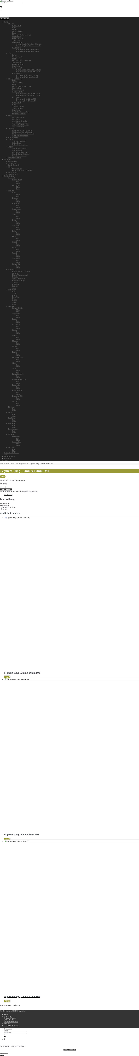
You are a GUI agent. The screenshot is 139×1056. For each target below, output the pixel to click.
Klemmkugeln (16, 48)
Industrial (15, 198)
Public (14, 291)
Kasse (6, 460)
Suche (2, 3)
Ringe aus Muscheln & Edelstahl (22, 170)
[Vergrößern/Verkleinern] (1, 1053)
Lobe (14, 247)
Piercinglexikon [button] (9, 176)
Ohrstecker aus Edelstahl (20, 136)
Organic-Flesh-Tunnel (19, 148)
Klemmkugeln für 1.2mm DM (26, 99)
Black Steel (11, 24)
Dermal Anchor (13, 429)
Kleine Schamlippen (18, 280)
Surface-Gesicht (17, 308)
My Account (8, 1029)
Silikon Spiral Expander (20, 145)
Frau (17, 181)
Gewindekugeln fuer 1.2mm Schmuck (28, 44)
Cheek (14, 363)
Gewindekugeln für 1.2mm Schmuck (28, 93)
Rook (14, 236)
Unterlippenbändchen (19, 379)
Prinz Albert (16, 297)
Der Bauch (11, 178)
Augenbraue (16, 313)
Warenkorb (7, 458)
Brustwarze (16, 436)
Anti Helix (15, 225)
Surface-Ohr (16, 264)
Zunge (14, 368)
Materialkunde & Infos (11, 453)
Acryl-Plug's (16, 119)
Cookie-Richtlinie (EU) (11, 1025)
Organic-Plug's (17, 150)
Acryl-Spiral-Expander (19, 121)
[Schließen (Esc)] (7, 1053)
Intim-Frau (11, 269)
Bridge (14, 319)
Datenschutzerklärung (11, 1022)
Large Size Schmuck (19, 114)
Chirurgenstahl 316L (14, 79)
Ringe (10, 167)
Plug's (14, 27)
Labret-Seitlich (17, 390)
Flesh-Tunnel (16, 26)
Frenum (14, 295)
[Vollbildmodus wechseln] (3, 1053)
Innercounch (16, 203)
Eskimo (14, 352)
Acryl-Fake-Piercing (18, 126)
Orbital (14, 242)
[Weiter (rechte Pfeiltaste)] (3, 1055)
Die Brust (11, 434)
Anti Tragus (16, 258)
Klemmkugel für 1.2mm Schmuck (27, 75)
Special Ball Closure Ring (20, 112)
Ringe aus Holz (17, 169)
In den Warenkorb (6, 489)
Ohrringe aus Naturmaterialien (22, 130)
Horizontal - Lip (17, 396)
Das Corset (11, 418)
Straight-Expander (18, 106)
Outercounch (16, 209)
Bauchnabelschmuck (14, 158)
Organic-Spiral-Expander (20, 152)
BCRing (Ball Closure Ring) (21, 35)
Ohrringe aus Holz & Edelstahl (22, 132)
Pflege (6, 455)
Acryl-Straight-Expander (20, 123)
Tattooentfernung (9, 456)
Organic (10, 147)
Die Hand (11, 407)
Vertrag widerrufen (69, 1050)
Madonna (15, 341)
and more (7, 159)
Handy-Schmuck (13, 165)
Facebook (7, 1023)
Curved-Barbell (17, 31)
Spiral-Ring (16, 40)
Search (6, 1031)
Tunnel (14, 253)
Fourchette (15, 284)
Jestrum (14, 401)
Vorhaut (14, 293)
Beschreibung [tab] (8, 495)
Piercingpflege (12, 161)
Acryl (10, 115)
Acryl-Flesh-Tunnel (18, 117)
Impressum (7, 1016)
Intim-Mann (12, 290)
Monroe (14, 346)
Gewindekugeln (17, 42)
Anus (14, 288)
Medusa (14, 335)
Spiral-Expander (17, 108)
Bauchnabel (16, 185)
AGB (6, 1014)
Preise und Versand (10, 1018)
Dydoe (14, 299)
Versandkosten (20, 480)
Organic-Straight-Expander (21, 154)
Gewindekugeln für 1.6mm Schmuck (28, 46)
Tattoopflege (12, 163)
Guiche (14, 302)
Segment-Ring (16, 37)
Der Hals (11, 447)
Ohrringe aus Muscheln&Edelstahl (23, 134)
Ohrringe (11, 128)
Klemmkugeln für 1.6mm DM (26, 101)
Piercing (6, 22)
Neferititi (15, 277)
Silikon (10, 139)
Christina (15, 273)
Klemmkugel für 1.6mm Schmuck (27, 77)
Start (1, 464)
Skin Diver (11, 423)
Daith (14, 231)
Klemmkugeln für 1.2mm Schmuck (27, 49)
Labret (14, 33)
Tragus (14, 214)
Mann (18, 183)
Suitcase (15, 286)
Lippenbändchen (17, 357)
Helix (14, 220)
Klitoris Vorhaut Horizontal (21, 271)
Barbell (14, 29)
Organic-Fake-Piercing (19, 156)
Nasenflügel (16, 324)
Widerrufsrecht (9, 1020)
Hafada (14, 301)
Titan (9, 53)
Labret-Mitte (16, 385)
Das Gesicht (12, 306)
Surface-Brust (16, 442)
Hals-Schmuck (13, 172)
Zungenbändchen (17, 374)
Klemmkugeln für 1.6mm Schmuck (27, 51)
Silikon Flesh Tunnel (19, 141)
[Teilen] (5, 1053)
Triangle (15, 282)
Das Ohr (11, 191)
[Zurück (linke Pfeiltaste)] (1, 1055)
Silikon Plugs (16, 143)
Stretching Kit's (13, 137)
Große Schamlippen (18, 279)
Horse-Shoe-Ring (18, 38)
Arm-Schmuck (13, 174)
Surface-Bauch (17, 180)
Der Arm (11, 412)
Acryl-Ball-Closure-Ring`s (20, 125)
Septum (14, 330)
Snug (14, 192)
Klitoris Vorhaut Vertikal (20, 275)
